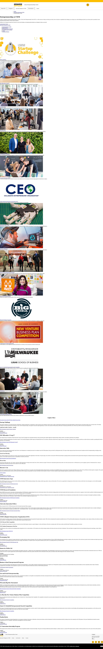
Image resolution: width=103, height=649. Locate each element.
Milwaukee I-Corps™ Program (7, 28)
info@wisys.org (2, 592)
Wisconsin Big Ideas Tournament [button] (5, 319)
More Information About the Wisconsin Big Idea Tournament (10, 588)
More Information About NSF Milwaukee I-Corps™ (9, 442)
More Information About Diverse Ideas (6, 465)
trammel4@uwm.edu (3, 476)
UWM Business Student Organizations (6, 567)
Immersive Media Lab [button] (3, 248)
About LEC (3, 8)
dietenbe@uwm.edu (3, 624)
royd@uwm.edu (3, 603)
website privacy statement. (74, 646)
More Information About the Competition (7, 599)
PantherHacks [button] (2, 390)
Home (15, 11)
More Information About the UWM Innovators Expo (9, 483)
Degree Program (5, 27)
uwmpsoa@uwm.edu (3, 580)
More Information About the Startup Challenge (8, 429)
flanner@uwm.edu (11, 476)
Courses (3, 30)
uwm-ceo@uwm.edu (3, 534)
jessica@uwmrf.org (3, 501)
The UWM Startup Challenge (7, 29)
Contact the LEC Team (4, 24)
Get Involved (30, 8)
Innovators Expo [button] (3, 130)
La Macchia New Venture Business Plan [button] (7, 343)
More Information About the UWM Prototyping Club (9, 542)
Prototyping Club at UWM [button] (4, 225)
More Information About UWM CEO (6, 531)
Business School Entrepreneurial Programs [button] (7, 272)
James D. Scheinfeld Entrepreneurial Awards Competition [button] (10, 367)
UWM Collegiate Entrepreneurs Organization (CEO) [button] (9, 201)
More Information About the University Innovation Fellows (10, 510)
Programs (10, 8)
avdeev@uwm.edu (3, 445)
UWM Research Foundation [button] (5, 154)
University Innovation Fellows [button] (5, 177)
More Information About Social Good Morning (8, 458)
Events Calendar (3, 472)
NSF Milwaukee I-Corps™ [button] (4, 83)
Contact (37, 8)
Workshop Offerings (5, 31)
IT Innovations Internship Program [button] (6, 414)
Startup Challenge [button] (3, 59)
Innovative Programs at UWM (21, 8)
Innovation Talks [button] (3, 106)
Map (93, 638)
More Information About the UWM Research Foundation (9, 497)
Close (102, 646)
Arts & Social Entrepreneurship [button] (5, 296)
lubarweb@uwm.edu (3, 571)
